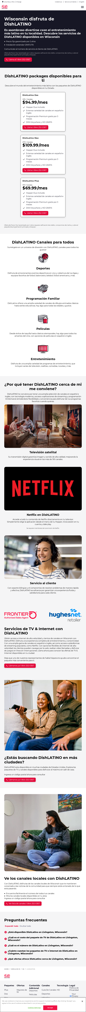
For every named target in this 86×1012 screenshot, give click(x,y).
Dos (6, 994)
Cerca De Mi (15, 969)
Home (6, 969)
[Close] (82, 1001)
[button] (43, 932)
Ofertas (21, 985)
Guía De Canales (49, 990)
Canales (46, 985)
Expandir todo (11, 926)
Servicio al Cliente (70, 2)
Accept (50, 1008)
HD (58, 990)
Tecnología (62, 985)
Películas (33, 994)
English (81, 2)
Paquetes (9, 985)
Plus (6, 990)
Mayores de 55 (22, 991)
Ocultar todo (25, 926)
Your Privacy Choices (75, 996)
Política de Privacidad (74, 989)
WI (23, 969)
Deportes (33, 991)
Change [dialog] (18, 2)
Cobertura (58, 2)
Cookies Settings (34, 1008)
